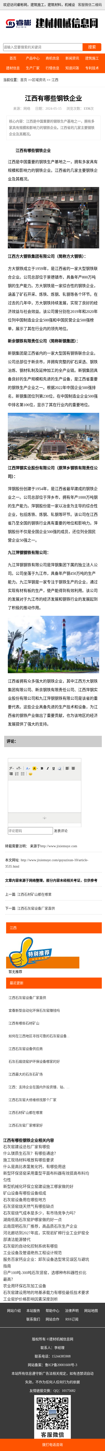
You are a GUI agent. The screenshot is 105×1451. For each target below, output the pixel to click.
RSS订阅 (71, 1319)
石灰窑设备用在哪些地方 (24, 1200)
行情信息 (52, 68)
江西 (55, 80)
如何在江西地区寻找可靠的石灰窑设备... (39, 1036)
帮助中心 (52, 1311)
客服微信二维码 (90, 5)
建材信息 (13, 68)
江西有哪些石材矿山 (24, 1023)
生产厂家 (33, 68)
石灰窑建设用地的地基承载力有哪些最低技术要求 (46, 1292)
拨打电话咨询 (52, 1445)
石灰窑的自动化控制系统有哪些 (30, 1246)
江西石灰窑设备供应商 (26, 1049)
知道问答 (72, 68)
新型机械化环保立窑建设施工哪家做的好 (38, 1186)
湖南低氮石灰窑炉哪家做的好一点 (32, 1220)
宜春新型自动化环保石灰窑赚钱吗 (34, 1010)
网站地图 (91, 1311)
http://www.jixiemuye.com (58, 846)
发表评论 (61, 831)
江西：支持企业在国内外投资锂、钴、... (39, 1087)
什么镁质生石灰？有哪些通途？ (30, 1153)
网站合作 (52, 1319)
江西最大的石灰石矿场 (26, 1074)
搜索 (92, 47)
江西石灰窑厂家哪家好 (26, 1125)
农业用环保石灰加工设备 (24, 1286)
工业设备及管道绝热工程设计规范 (32, 1253)
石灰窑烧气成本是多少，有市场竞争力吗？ (40, 1213)
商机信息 (52, 58)
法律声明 (72, 1311)
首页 (13, 58)
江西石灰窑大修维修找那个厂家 (32, 1100)
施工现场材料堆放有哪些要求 (28, 1160)
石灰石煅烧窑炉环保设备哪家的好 (34, 1061)
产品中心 (33, 58)
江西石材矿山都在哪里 (34, 894)
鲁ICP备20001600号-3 (61, 1365)
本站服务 (33, 1311)
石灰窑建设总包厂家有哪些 (26, 1147)
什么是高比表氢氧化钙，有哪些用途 (34, 1167)
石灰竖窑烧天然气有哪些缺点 (28, 1206)
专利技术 (92, 68)
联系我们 (33, 1319)
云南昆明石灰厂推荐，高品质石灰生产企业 (40, 1226)
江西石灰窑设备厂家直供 (36, 908)
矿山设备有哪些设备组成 (24, 1193)
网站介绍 (14, 1311)
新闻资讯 (72, 58)
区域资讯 (39, 80)
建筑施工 (92, 58)
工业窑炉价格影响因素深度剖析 (30, 1299)
